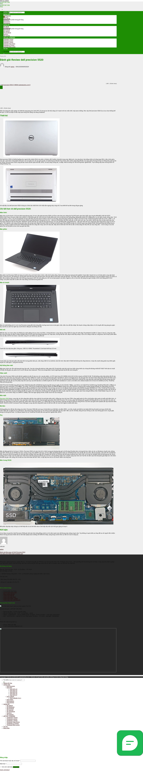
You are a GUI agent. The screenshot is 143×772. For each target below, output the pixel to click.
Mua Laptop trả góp (9, 594)
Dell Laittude (6, 18)
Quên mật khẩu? (5, 770)
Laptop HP (6, 25)
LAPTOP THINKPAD (9, 37)
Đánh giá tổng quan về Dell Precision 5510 (12, 552)
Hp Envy (5, 34)
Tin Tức (5, 48)
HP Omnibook (7, 32)
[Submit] (4, 53)
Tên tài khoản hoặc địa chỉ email (10, 760)
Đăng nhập (16, 767)
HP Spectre (6, 31)
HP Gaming (6, 35)
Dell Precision (7, 16)
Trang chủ (3, 56)
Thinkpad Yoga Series (9, 43)
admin (12, 66)
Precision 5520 (4, 398)
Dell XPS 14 (13, 690)
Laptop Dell (6, 14)
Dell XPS (5, 17)
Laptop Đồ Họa (7, 12)
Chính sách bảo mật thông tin (11, 600)
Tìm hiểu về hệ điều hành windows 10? (11, 553)
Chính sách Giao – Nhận (10, 598)
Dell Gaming (6, 23)
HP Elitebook (6, 28)
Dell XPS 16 (13, 693)
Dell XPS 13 (13, 689)
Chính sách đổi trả (8, 595)
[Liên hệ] (130, 743)
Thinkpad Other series (9, 46)
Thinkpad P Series (8, 39)
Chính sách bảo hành (9, 597)
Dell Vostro (6, 20)
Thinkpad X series (8, 40)
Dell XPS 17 (13, 695)
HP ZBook (6, 26)
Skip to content (4, 0)
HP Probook (6, 29)
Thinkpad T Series (8, 42)
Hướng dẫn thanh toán (10, 592)
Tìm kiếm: (6, 51)
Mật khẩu (3, 763)
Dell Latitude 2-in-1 (15, 698)
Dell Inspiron (6, 21)
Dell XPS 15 (13, 692)
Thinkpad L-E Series (8, 45)
